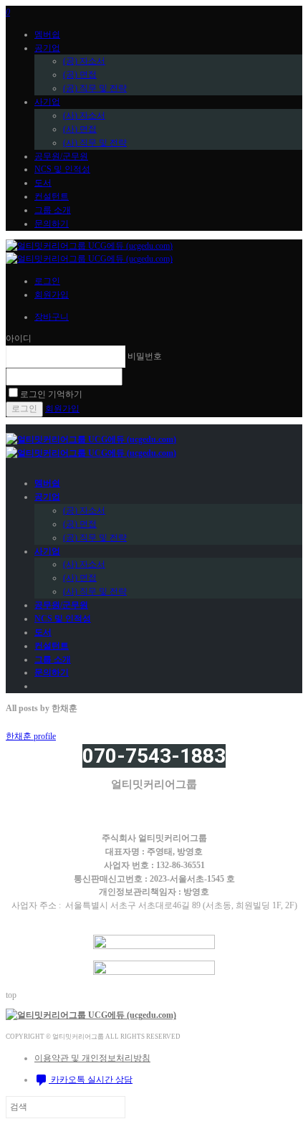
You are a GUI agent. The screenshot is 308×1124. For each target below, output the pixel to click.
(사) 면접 (80, 129)
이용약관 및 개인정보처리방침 (92, 1058)
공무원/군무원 (61, 156)
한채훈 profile (31, 736)
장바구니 (51, 317)
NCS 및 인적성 (62, 169)
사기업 (47, 102)
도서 (43, 183)
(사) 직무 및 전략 (95, 143)
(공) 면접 (80, 75)
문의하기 (51, 224)
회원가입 (51, 295)
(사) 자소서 (84, 115)
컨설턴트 (51, 196)
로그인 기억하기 (51, 394)
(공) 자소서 (84, 61)
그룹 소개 (52, 210)
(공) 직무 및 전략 (95, 88)
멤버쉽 (47, 34)
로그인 (47, 281)
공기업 (47, 48)
